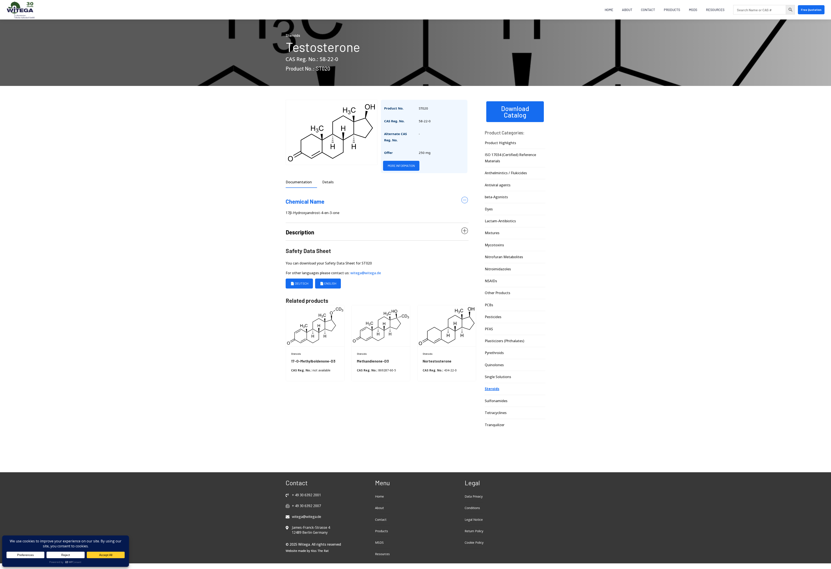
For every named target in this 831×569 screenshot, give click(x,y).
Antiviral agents (498, 185)
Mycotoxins (494, 245)
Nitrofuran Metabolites (504, 257)
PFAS (489, 329)
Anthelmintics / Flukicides (506, 173)
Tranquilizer (494, 424)
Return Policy (474, 531)
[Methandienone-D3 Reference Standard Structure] (381, 326)
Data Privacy (474, 496)
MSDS (693, 10)
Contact (648, 10)
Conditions (472, 508)
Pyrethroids (494, 352)
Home (609, 10)
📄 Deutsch (299, 283)
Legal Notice (474, 519)
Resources (715, 10)
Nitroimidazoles (498, 269)
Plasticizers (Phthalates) (504, 340)
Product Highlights (500, 142)
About (627, 10)
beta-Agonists (496, 197)
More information (401, 166)
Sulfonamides (496, 400)
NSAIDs (491, 281)
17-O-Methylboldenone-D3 (313, 361)
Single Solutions (498, 376)
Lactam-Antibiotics (500, 221)
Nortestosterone (437, 361)
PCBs (489, 305)
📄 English (328, 283)
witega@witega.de (365, 273)
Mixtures (492, 233)
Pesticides (493, 316)
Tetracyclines (496, 412)
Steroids (293, 35)
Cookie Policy (474, 542)
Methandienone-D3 (373, 361)
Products (672, 10)
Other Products (497, 292)
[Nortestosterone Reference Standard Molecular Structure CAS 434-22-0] (446, 326)
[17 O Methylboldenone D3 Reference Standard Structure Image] (315, 326)
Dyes (489, 209)
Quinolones (494, 365)
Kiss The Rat (320, 551)
